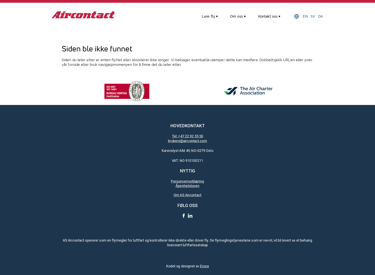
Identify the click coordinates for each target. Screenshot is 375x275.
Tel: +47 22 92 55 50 (187, 136)
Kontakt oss (268, 16)
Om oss (236, 16)
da (320, 16)
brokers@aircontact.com (187, 141)
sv (313, 16)
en (305, 16)
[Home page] (83, 13)
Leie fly (208, 16)
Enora (204, 266)
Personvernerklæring (187, 181)
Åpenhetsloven (187, 186)
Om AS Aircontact (187, 195)
